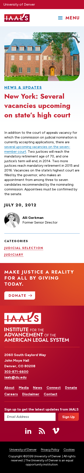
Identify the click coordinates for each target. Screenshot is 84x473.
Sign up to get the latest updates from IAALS (30, 409)
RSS (42, 431)
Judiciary (13, 254)
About (9, 388)
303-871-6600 (16, 372)
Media (24, 388)
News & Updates (23, 87)
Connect (54, 388)
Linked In (28, 431)
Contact (50, 394)
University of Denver (19, 4)
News (37, 388)
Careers (11, 394)
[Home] (17, 17)
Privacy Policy (50, 449)
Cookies (69, 449)
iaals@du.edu (15, 377)
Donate (71, 388)
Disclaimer (30, 394)
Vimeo (56, 431)
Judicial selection (23, 248)
